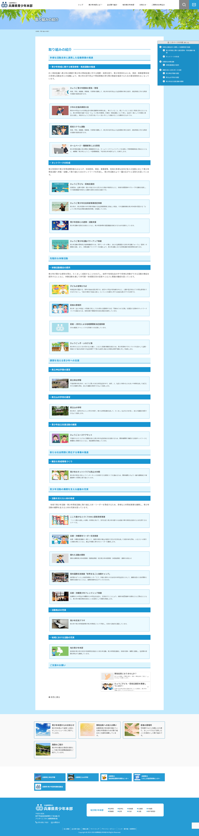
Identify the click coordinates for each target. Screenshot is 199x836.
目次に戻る (55, 697)
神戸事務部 (151, 811)
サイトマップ (94, 829)
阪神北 (121, 808)
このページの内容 (176, 42)
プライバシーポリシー (108, 829)
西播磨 (111, 811)
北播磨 (140, 808)
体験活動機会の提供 (172, 65)
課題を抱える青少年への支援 (172, 70)
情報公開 (85, 829)
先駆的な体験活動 (168, 62)
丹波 (130, 811)
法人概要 (66, 829)
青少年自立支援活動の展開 (174, 81)
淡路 (139, 811)
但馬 (120, 811)
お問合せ (56, 822)
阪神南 (111, 808)
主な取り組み (76, 829)
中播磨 (150, 808)
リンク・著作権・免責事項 (126, 829)
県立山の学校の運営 (172, 77)
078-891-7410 (43, 822)
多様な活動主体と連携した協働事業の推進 (176, 47)
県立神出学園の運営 (172, 73)
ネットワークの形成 (172, 56)
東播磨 (131, 808)
